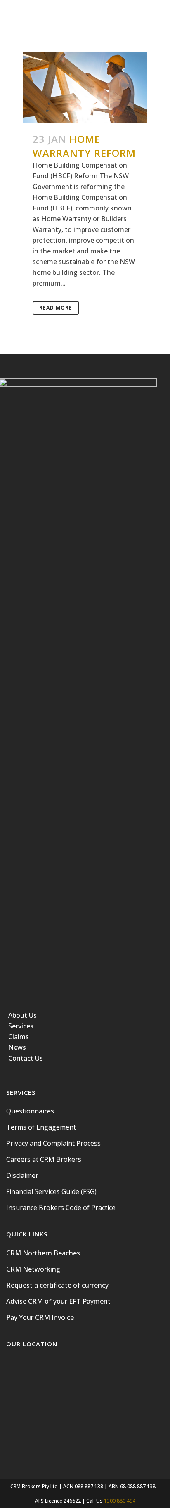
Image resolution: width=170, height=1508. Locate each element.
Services (20, 1026)
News (17, 1047)
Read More (55, 307)
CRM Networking (33, 1269)
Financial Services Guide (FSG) (51, 1191)
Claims (18, 1036)
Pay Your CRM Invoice (40, 1317)
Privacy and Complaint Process (53, 1143)
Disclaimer (22, 1175)
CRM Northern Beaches (43, 1252)
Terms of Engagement (41, 1127)
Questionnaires (30, 1111)
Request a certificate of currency (57, 1285)
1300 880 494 (119, 1500)
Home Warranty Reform (84, 145)
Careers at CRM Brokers (43, 1159)
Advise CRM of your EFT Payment (58, 1301)
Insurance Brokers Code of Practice (61, 1207)
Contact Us (25, 1058)
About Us (22, 1015)
